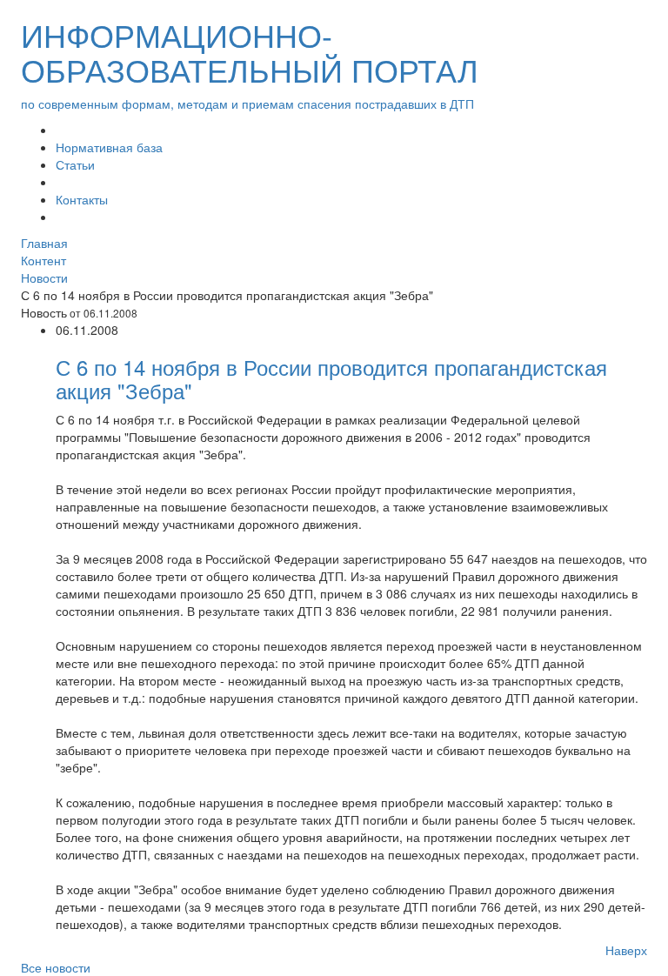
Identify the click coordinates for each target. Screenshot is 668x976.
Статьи (75, 164)
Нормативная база (109, 147)
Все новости (55, 967)
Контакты (82, 199)
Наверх (626, 950)
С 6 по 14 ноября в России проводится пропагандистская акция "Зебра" (331, 377)
